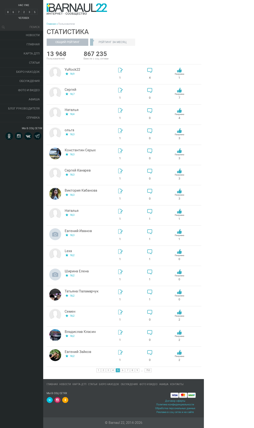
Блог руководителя (24, 108)
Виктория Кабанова (81, 190)
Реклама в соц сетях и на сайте (175, 412)
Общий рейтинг (67, 42)
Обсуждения (29, 81)
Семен (70, 311)
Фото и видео (29, 90)
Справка (33, 117)
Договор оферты (175, 400)
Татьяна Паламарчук (81, 291)
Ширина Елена (77, 271)
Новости (33, 35)
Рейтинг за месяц (112, 42)
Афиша (34, 99)
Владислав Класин (80, 332)
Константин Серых (80, 150)
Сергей (70, 90)
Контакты (177, 384)
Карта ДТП (32, 53)
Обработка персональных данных (175, 408)
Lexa (68, 251)
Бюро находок (28, 71)
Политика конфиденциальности (175, 404)
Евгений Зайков (78, 352)
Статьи (34, 62)
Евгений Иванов (78, 231)
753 (148, 370)
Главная (33, 44)
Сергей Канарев (78, 170)
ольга (69, 130)
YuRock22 (72, 69)
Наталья (71, 110)
